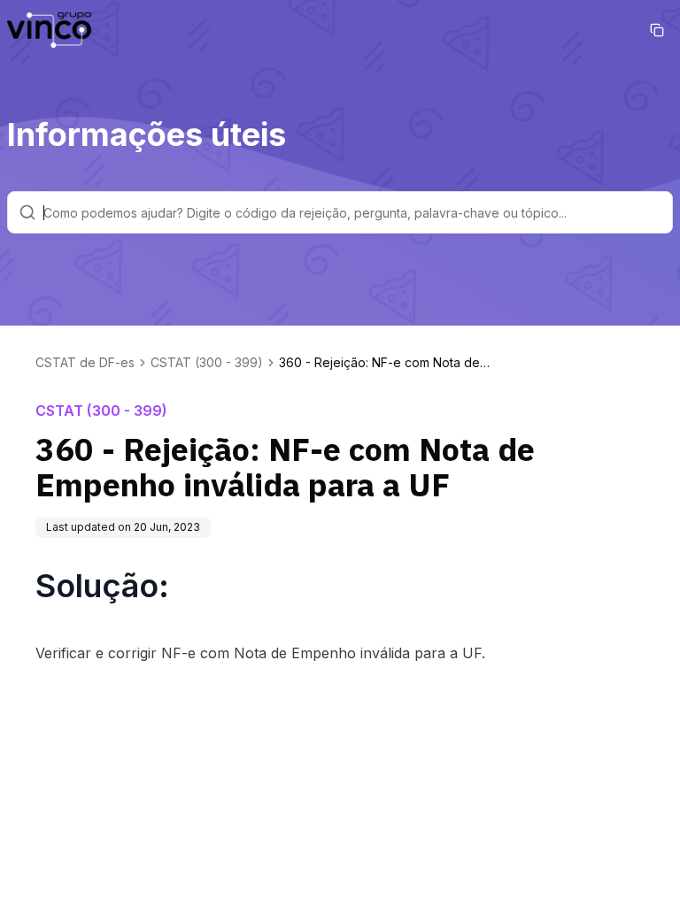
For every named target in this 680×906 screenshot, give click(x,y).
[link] (385, 363)
